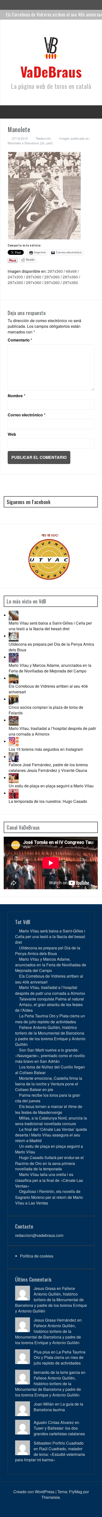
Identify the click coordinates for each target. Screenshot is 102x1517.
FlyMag (75, 1491)
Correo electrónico (26, 415)
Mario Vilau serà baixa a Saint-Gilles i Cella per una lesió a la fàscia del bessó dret (50, 625)
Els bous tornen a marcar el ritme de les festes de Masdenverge (48, 1109)
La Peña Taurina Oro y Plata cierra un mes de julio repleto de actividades (50, 1018)
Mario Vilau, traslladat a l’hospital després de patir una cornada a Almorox (52, 731)
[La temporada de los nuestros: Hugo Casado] (14, 793)
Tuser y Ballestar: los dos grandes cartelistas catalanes (59, 1430)
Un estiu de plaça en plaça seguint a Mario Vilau (51, 786)
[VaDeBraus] (51, 49)
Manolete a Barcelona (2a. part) (30, 143)
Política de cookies (36, 1256)
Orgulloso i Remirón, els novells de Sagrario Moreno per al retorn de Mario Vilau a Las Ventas (49, 1197)
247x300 (15, 277)
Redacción (43, 138)
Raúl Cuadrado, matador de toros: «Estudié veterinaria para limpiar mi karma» (50, 1454)
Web (12, 434)
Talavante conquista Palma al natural (51, 999)
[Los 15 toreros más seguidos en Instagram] (14, 741)
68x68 (71, 271)
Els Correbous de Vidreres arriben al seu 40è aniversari (48, 689)
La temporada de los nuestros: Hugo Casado (48, 801)
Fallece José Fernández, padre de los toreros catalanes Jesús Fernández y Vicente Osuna (48, 767)
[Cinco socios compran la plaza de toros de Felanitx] (14, 699)
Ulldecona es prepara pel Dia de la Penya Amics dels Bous (51, 647)
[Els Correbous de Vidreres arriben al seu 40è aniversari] (14, 678)
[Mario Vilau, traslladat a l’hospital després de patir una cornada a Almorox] (14, 720)
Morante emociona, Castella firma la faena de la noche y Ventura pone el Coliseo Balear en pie (48, 1083)
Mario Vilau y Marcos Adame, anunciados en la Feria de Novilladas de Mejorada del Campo (50, 668)
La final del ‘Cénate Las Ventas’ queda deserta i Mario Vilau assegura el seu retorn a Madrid (51, 1134)
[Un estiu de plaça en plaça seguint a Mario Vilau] (14, 777)
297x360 (55, 271)
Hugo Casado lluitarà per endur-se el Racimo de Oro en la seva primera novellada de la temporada (49, 1163)
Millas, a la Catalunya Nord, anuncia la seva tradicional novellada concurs (51, 1120)
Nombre (16, 395)
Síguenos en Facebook (28, 502)
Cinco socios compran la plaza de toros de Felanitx (46, 710)
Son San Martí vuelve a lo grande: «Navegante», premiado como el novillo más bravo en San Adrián (50, 1055)
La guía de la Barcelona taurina (58, 1406)
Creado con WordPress (33, 1491)
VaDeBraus (51, 71)
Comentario (20, 340)
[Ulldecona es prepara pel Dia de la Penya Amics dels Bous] (14, 636)
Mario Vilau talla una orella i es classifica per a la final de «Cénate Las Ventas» (49, 1180)
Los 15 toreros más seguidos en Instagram (46, 749)
